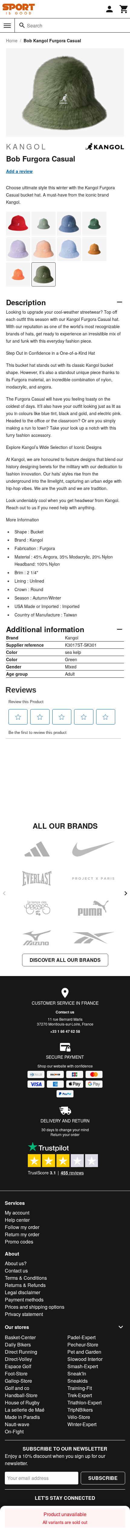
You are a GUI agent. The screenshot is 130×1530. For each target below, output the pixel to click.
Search (34, 25)
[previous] (4, 893)
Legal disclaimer (22, 1292)
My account (17, 1212)
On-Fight (14, 1431)
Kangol (26, 146)
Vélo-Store (78, 1416)
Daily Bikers (18, 1344)
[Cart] (124, 9)
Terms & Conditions (26, 1277)
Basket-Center (20, 1337)
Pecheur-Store (82, 1344)
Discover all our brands (65, 959)
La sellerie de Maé (24, 1409)
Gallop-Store (18, 1380)
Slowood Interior (84, 1359)
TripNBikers (80, 1409)
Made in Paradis (22, 1416)
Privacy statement (24, 1314)
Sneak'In (76, 1373)
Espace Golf (18, 1366)
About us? (16, 1263)
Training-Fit (79, 1387)
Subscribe (103, 1477)
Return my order (22, 1234)
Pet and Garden (84, 1351)
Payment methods (24, 1299)
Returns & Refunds (25, 1285)
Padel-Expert (81, 1337)
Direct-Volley (18, 1359)
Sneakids (77, 1380)
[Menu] (7, 25)
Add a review (19, 171)
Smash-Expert (82, 1366)
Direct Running (21, 1351)
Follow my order (22, 1227)
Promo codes (19, 1241)
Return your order (65, 1134)
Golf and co (17, 1387)
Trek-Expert (79, 1395)
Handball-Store (21, 1395)
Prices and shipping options (34, 1306)
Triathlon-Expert (84, 1402)
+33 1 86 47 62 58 (65, 1031)
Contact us (65, 1012)
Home (12, 40)
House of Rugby (22, 1402)
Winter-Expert (81, 1424)
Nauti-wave (17, 1424)
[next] (126, 893)
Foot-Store (16, 1373)
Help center (17, 1219)
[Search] (22, 25)
